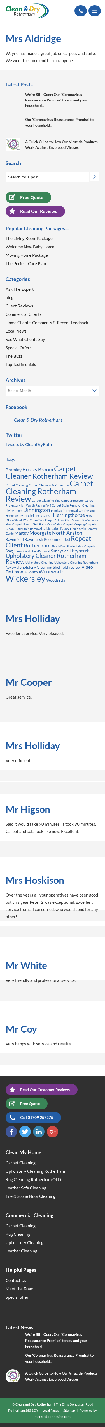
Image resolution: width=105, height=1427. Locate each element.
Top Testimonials (21, 364)
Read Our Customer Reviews (45, 1089)
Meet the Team (19, 1288)
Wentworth (51, 571)
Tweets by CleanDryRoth (29, 444)
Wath (33, 572)
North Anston (67, 533)
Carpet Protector (72, 500)
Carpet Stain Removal (66, 505)
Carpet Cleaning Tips (46, 500)
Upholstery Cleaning (39, 562)
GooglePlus (52, 1131)
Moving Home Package (27, 255)
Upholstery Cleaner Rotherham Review (46, 558)
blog (9, 297)
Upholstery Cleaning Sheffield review (49, 567)
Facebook (11, 1131)
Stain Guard (22, 551)
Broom (45, 469)
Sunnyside (60, 550)
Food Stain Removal (64, 510)
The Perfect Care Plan (26, 263)
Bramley (14, 469)
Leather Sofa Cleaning (26, 1187)
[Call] (80, 10)
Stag (9, 550)
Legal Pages (50, 1410)
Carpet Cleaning (17, 485)
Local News (16, 330)
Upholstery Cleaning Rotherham (35, 1171)
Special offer (17, 1297)
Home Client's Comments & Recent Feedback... (48, 322)
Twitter (25, 1131)
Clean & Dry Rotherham (38, 420)
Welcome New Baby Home (30, 246)
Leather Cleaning (21, 1250)
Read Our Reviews (38, 211)
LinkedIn (39, 1131)
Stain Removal (40, 551)
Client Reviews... (21, 305)
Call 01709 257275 (36, 1117)
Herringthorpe (69, 515)
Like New (60, 528)
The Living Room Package (29, 238)
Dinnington (36, 510)
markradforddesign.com (53, 1416)
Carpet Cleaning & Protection (49, 485)
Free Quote (31, 197)
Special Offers (19, 347)
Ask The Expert (20, 289)
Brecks (29, 469)
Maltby (22, 533)
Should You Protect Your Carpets (73, 546)
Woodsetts (55, 580)
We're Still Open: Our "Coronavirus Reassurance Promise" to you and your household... (56, 100)
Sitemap (69, 1410)
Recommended (57, 539)
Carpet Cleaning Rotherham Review (49, 491)
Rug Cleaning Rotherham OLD (33, 1179)
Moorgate (40, 533)
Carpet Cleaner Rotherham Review (49, 472)
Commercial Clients (24, 314)
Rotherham (37, 545)
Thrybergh (79, 550)
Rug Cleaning (18, 1234)
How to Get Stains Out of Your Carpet (48, 524)
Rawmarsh (34, 539)
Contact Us (16, 1280)
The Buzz (14, 355)
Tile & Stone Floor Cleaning (30, 1196)
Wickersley (25, 578)
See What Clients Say (25, 339)
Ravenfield (15, 539)
